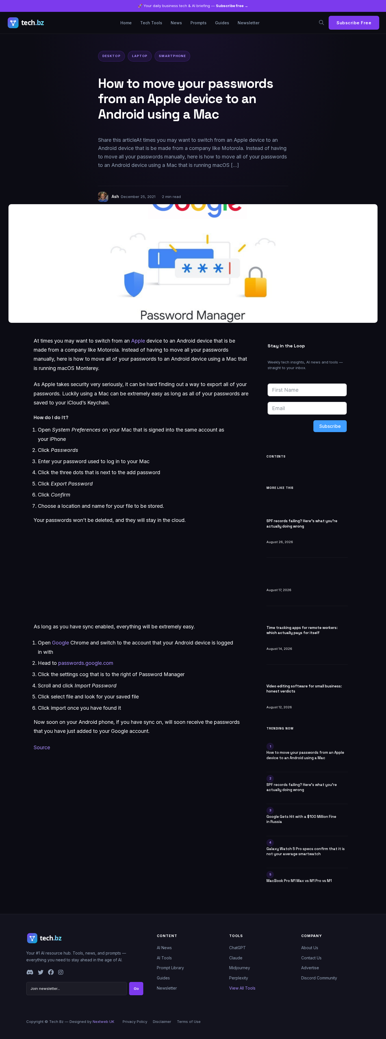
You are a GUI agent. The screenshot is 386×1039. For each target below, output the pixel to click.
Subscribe (330, 426)
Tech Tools (151, 22)
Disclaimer (162, 1021)
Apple (138, 341)
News (176, 22)
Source (42, 747)
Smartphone (172, 56)
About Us (309, 947)
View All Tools (242, 988)
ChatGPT (237, 947)
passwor (68, 663)
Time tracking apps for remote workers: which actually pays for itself (302, 630)
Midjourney (239, 967)
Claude (235, 957)
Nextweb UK (103, 1021)
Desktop (111, 56)
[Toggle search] (321, 22)
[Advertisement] (141, 573)
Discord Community (319, 977)
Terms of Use (189, 1021)
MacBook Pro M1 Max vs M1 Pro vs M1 (299, 880)
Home (126, 22)
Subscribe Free (354, 22)
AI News (164, 947)
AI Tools (164, 957)
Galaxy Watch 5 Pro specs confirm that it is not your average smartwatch (305, 851)
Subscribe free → (232, 5)
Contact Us (311, 957)
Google (60, 643)
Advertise (310, 967)
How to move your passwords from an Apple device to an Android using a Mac (305, 755)
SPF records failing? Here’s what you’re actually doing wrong (301, 523)
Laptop (140, 56)
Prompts (198, 22)
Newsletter (248, 22)
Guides (222, 22)
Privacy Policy (135, 1021)
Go (136, 988)
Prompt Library (170, 967)
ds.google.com (95, 663)
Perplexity (238, 977)
